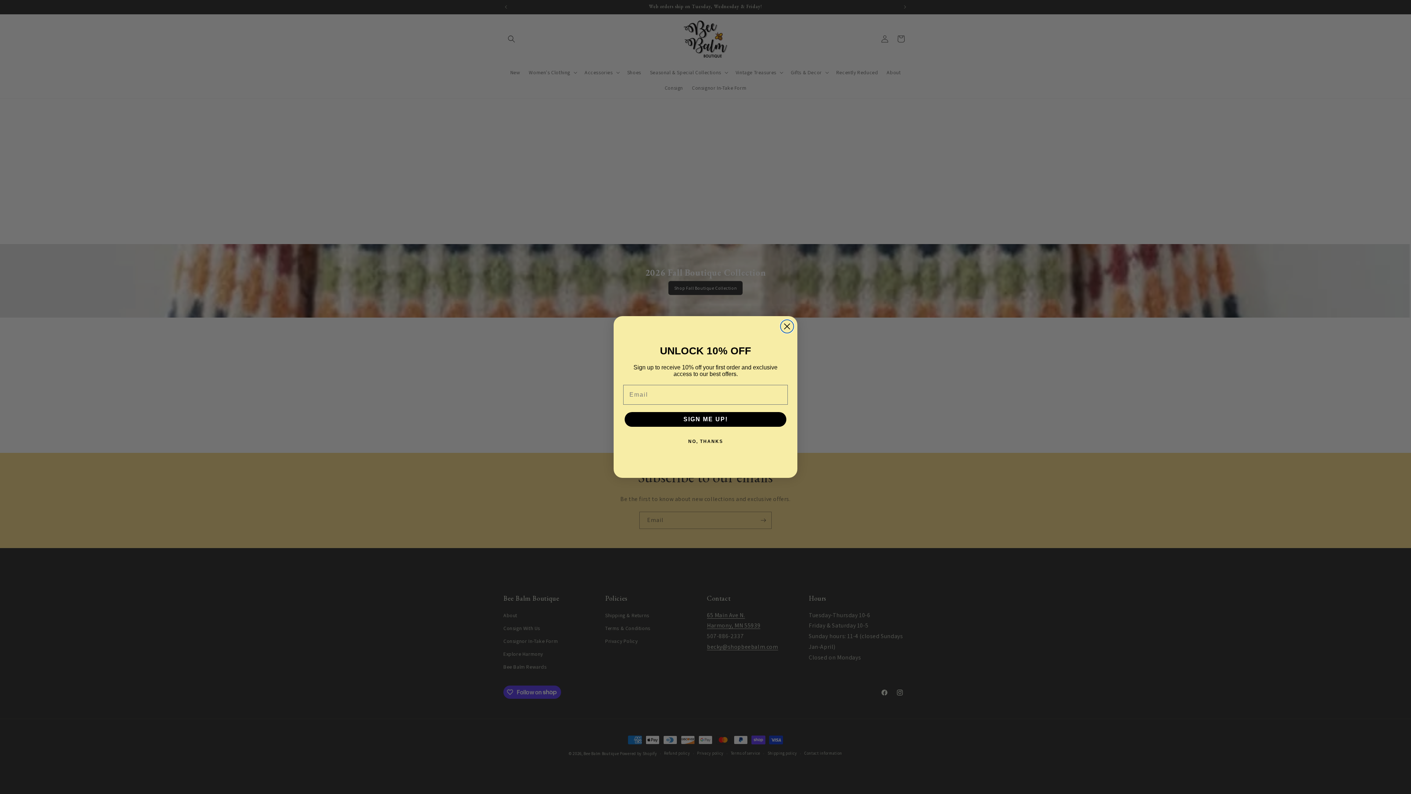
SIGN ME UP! (705, 419)
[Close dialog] (787, 326)
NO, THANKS (705, 441)
